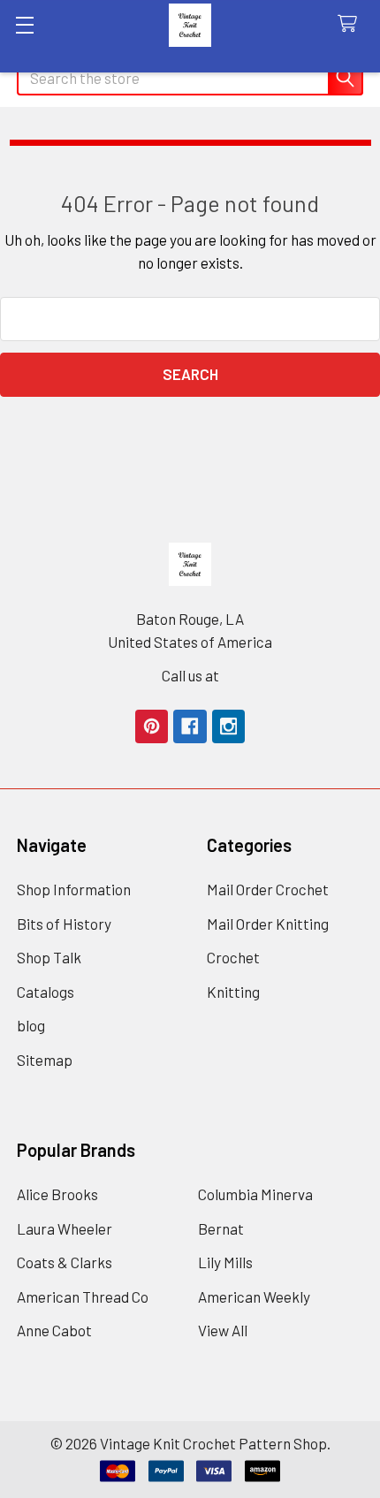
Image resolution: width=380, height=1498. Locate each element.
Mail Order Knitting (268, 923)
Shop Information (74, 889)
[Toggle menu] (24, 24)
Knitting (233, 991)
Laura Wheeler (64, 1228)
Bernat (221, 1228)
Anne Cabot (54, 1330)
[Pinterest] (151, 726)
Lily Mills (225, 1262)
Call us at (190, 675)
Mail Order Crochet (268, 889)
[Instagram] (228, 726)
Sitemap (44, 1059)
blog (31, 1025)
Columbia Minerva (255, 1194)
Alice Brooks (57, 1194)
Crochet (233, 957)
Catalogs (45, 991)
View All (222, 1330)
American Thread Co (82, 1296)
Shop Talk (49, 957)
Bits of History (64, 923)
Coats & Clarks (64, 1262)
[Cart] (351, 24)
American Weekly (254, 1296)
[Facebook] (189, 726)
